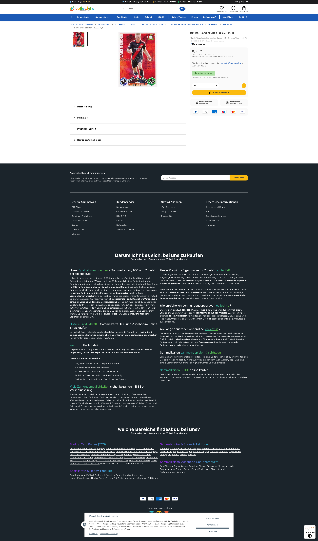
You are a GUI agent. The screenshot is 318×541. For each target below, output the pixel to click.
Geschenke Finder (124, 211)
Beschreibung (84, 107)
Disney (163, 454)
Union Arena (152, 457)
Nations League (184, 451)
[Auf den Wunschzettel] (244, 85)
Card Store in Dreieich (200, 319)
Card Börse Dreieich (80, 211)
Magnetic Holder (226, 466)
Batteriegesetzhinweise (216, 216)
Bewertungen (122, 207)
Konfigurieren (213, 525)
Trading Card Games (135, 278)
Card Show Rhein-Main (82, 216)
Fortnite (214, 451)
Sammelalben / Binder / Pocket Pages (179, 469)
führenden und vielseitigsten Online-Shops (136, 284)
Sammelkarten (83, 17)
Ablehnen (213, 531)
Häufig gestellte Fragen (89, 140)
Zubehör (149, 17)
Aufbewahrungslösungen (172, 472)
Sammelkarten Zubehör (98, 287)
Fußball (90, 475)
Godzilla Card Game (113, 457)
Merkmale (82, 118)
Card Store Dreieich (80, 220)
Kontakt (119, 220)
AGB (208, 211)
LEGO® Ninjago (201, 451)
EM (194, 448)
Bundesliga (165, 448)
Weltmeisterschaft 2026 (213, 448)
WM (199, 448)
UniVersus (99, 457)
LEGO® (161, 17)
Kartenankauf (209, 17)
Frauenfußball (233, 448)
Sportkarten (122, 17)
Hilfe (242, 2)
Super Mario (235, 451)
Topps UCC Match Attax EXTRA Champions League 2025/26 (120, 460)
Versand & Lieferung (125, 229)
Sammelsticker (102, 17)
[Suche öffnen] (182, 9)
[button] (221, 8)
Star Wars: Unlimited (134, 457)
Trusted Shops (77, 2)
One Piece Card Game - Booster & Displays (137, 451)
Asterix (183, 454)
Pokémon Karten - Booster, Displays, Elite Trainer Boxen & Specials (102, 448)
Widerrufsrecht (212, 220)
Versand (211, 54)
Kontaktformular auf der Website (210, 313)
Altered (87, 460)
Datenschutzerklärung (115, 178)
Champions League (182, 448)
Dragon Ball (173, 454)
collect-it (222, 305)
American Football (115, 475)
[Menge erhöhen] (216, 85)
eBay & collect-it (168, 207)
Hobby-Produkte (78, 478)
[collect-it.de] (82, 9)
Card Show (243, 17)
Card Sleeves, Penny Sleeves (174, 466)
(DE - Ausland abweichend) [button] (220, 77)
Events (194, 17)
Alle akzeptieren (212, 518)
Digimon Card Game (140, 454)
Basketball (100, 475)
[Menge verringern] (194, 85)
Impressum (211, 225)
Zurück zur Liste (76, 24)
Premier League (168, 451)
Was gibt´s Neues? (169, 211)
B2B (236, 2)
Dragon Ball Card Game (81, 457)
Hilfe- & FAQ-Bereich (176, 316)
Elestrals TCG (76, 460)
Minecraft (223, 451)
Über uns (76, 234)
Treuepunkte (166, 216)
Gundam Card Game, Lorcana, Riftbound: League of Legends (100, 454)
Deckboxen (204, 469)
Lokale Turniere (179, 17)
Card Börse (228, 17)
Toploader (212, 466)
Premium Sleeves (197, 466)
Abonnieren (239, 178)
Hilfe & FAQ (121, 216)
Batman (192, 454)
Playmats (215, 469)
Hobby (136, 17)
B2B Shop (76, 207)
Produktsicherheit (86, 129)
